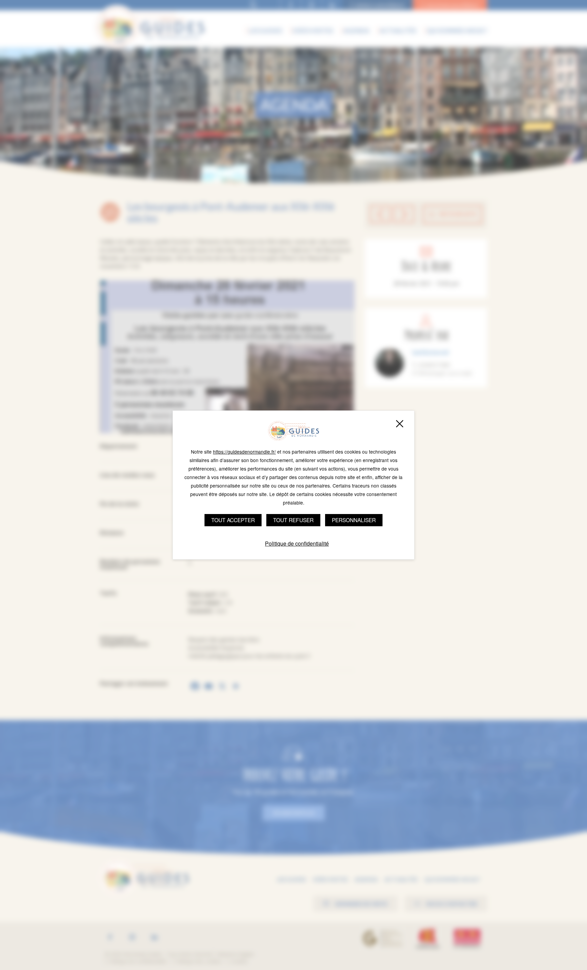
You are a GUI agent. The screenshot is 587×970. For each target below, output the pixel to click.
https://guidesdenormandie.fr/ (244, 451)
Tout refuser (293, 520)
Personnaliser (354, 520)
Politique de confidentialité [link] (297, 543)
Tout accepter (233, 520)
